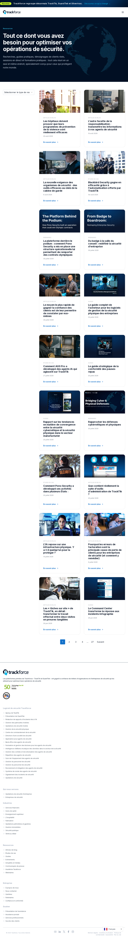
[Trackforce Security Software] (15, 672)
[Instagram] (73, 932)
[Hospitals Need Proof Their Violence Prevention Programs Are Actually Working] (59, 118)
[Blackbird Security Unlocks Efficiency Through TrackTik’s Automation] (104, 178)
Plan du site (117, 935)
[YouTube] (55, 932)
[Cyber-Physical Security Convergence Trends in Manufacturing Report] (59, 421)
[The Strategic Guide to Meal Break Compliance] (104, 361)
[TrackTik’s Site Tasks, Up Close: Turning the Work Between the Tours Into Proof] (59, 605)
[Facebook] (68, 932)
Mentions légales (93, 933)
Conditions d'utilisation (106, 933)
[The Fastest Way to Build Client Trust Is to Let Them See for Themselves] (59, 302)
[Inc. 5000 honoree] (14, 687)
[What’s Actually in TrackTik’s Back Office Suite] (104, 482)
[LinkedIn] (59, 932)
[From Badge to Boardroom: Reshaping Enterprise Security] (104, 240)
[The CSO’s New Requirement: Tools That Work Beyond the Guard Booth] (59, 178)
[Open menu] (122, 12)
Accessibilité (109, 935)
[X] (64, 932)
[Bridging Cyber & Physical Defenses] (104, 421)
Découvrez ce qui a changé (97, 3)
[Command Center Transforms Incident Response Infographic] (104, 605)
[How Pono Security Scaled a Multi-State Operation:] (59, 482)
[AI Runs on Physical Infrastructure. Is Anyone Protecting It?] (59, 543)
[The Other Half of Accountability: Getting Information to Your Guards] (104, 118)
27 (92, 642)
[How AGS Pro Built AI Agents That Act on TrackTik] (59, 361)
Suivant (100, 642)
